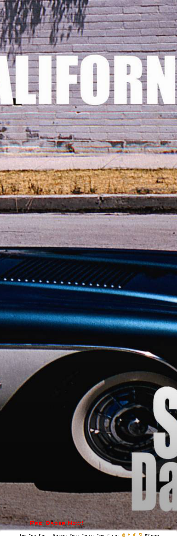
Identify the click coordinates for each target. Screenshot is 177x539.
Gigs (42, 535)
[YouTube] (124, 534)
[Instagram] (140, 534)
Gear (101, 535)
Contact (113, 535)
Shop (32, 535)
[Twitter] (134, 534)
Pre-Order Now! (57, 522)
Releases (60, 535)
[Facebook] (129, 534)
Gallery (88, 535)
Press (74, 535)
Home (22, 535)
